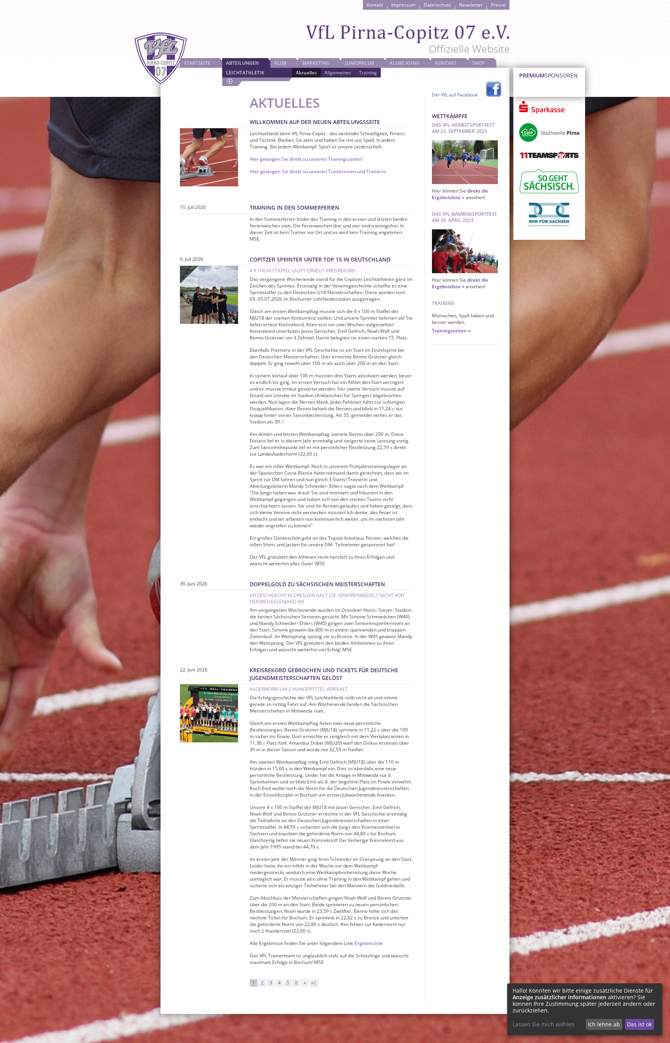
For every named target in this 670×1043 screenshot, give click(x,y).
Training (368, 72)
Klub (280, 63)
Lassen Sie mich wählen (544, 1024)
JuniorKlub (359, 63)
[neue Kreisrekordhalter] (209, 740)
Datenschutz (437, 5)
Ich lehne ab (604, 1024)
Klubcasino (405, 63)
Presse (498, 5)
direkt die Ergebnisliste (460, 194)
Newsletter (471, 5)
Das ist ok (639, 1024)
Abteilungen (242, 63)
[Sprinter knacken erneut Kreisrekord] (209, 322)
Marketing (316, 63)
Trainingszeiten (449, 330)
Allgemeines (338, 72)
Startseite (197, 63)
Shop (478, 63)
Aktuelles (306, 72)
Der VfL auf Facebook (455, 94)
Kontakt (375, 5)
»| (313, 982)
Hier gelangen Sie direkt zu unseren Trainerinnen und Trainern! (318, 171)
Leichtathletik (245, 72)
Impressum (403, 5)
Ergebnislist (367, 943)
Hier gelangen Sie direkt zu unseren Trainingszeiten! (306, 159)
